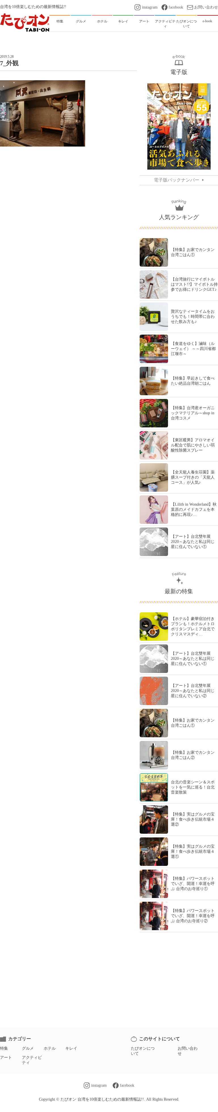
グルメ (28, 1048)
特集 (4, 1048)
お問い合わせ (206, 7)
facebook (176, 7)
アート (6, 1057)
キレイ (71, 1048)
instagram (149, 7)
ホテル (50, 1048)
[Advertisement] (68, 172)
